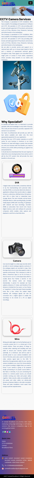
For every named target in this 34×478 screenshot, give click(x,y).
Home (4, 441)
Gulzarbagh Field (30, 402)
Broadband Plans (7, 447)
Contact (4, 445)
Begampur (17, 402)
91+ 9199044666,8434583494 (14, 465)
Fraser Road (25, 402)
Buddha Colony (19, 402)
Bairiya (12, 402)
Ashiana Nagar (11, 402)
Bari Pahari (16, 402)
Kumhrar (7, 402)
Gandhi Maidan (28, 402)
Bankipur (13, 402)
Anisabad (14, 402)
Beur (15, 402)
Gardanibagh (27, 402)
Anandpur (9, 402)
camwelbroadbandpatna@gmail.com (16, 468)
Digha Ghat (24, 402)
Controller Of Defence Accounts (22, 402)
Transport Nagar (6, 402)
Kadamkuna (8, 402)
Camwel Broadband (13, 476)
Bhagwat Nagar (4, 402)
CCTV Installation (7, 443)
